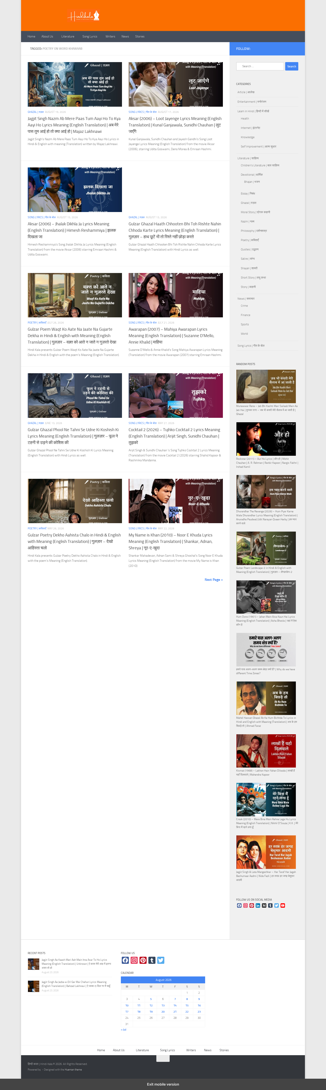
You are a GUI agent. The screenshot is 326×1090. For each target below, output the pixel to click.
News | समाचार (246, 298)
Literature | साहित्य (248, 158)
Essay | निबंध (248, 193)
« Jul (123, 1029)
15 (187, 1005)
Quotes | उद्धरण (250, 249)
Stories (140, 36)
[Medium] (264, 905)
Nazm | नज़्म (247, 221)
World (244, 333)
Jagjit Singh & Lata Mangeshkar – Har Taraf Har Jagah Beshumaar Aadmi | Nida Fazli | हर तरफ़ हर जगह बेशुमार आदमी (266, 876)
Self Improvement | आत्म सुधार (258, 146)
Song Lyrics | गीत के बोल (143, 112)
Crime (244, 305)
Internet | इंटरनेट (250, 128)
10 (126, 1005)
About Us (47, 36)
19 (151, 1011)
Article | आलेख (246, 92)
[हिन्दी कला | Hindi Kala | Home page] (83, 15)
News (125, 36)
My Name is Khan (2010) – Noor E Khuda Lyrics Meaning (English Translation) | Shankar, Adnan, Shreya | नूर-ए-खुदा (170, 541)
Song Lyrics (89, 36)
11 (138, 1005)
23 (199, 1011)
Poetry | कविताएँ (37, 322)
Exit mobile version (163, 1084)
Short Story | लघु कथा (253, 277)
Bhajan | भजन (252, 181)
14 (175, 1005)
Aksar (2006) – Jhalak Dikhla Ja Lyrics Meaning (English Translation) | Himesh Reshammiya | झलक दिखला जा (72, 230)
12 (151, 1005)
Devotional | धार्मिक (252, 174)
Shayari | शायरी (249, 268)
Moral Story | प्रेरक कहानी (255, 212)
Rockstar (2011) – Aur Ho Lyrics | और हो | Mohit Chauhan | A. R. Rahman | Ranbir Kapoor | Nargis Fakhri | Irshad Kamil (267, 462)
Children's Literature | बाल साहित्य (260, 165)
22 (187, 1011)
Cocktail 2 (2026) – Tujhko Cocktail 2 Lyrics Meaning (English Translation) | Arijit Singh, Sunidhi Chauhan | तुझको (174, 436)
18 (138, 1011)
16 (199, 1005)
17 (126, 1011)
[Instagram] (245, 905)
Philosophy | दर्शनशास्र (254, 230)
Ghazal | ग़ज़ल (36, 112)
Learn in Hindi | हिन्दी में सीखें (253, 111)
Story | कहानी (248, 287)
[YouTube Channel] (283, 905)
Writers (110, 36)
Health (245, 118)
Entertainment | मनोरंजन (252, 101)
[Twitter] (276, 905)
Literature (67, 36)
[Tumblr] (270, 905)
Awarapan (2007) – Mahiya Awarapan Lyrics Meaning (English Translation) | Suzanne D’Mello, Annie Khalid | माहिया (171, 336)
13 (163, 1005)
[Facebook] (239, 905)
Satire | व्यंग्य (248, 258)
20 (163, 1011)
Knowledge (248, 137)
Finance (245, 315)
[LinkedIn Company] (258, 905)
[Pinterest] (252, 905)
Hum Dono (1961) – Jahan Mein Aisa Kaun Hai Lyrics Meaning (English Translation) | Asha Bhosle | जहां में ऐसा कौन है (266, 620)
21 (175, 1011)
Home (31, 36)
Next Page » (214, 579)
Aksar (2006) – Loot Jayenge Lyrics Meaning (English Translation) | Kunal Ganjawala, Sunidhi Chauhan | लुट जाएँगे (175, 125)
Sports (245, 324)
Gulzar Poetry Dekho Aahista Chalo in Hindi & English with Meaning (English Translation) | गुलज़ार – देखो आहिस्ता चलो (74, 541)
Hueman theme (73, 1069)
